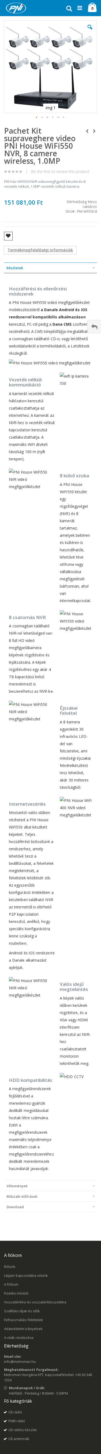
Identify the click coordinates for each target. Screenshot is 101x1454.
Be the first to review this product (60, 171)
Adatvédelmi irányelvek (23, 1328)
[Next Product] (94, 130)
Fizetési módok (16, 1293)
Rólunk (9, 1266)
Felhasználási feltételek (23, 1319)
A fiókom (11, 1284)
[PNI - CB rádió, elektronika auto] (16, 8)
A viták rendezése (19, 1337)
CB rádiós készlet (22, 1429)
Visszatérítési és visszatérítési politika (35, 1302)
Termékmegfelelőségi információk (40, 250)
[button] (90, 31)
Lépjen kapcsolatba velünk (26, 1275)
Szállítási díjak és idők (22, 1311)
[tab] (50, 267)
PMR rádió (16, 1421)
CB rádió (15, 1412)
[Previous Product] (87, 130)
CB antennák (18, 1438)
